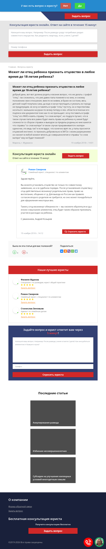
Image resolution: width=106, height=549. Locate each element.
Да (80, 5)
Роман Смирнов (37, 169)
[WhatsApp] (72, 251)
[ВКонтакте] (61, 251)
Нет (65, 5)
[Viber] (68, 251)
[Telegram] (76, 251)
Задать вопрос (81, 16)
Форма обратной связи (20, 506)
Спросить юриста (77, 231)
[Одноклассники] (65, 251)
